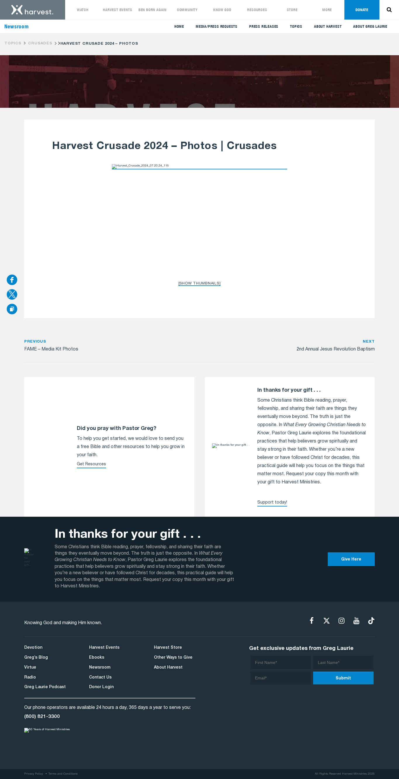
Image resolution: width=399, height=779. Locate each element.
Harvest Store (168, 648)
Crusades (40, 43)
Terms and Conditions (63, 774)
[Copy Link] (12, 309)
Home (179, 26)
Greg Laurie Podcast (45, 687)
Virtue (30, 667)
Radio (30, 677)
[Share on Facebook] (12, 280)
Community (187, 10)
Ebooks (96, 658)
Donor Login (101, 687)
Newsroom (99, 667)
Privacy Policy (33, 774)
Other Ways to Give (173, 658)
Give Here (351, 559)
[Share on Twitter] (12, 295)
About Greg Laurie (370, 26)
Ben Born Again (152, 10)
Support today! (272, 502)
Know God (222, 10)
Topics (296, 26)
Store (292, 10)
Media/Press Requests (216, 26)
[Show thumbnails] (199, 283)
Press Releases (263, 26)
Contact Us (100, 677)
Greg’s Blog (36, 658)
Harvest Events (117, 10)
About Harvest (327, 26)
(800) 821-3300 (42, 716)
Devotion (33, 648)
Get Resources (91, 464)
